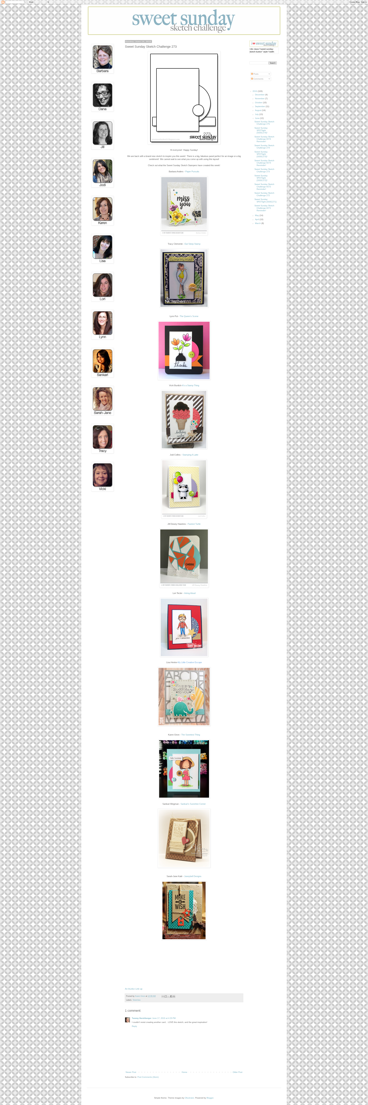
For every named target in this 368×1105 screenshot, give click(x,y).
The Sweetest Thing (190, 734)
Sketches (137, 1000)
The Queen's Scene (189, 316)
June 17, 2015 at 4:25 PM (164, 1018)
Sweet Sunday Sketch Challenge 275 (264, 122)
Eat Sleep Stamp (192, 244)
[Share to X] (168, 996)
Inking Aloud (189, 593)
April (257, 219)
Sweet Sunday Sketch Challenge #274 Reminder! (264, 139)
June (257, 118)
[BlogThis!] (165, 996)
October (259, 102)
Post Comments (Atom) (148, 1077)
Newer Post (131, 1072)
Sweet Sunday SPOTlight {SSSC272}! (261, 178)
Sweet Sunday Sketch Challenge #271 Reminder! (264, 208)
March (258, 223)
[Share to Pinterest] (173, 996)
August (258, 110)
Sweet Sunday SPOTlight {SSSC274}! (261, 130)
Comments (258, 79)
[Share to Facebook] (171, 996)
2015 (255, 91)
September (260, 106)
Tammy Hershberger (141, 1018)
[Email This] (163, 996)
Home (184, 1072)
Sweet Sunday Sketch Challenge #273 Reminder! (264, 163)
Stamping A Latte (190, 455)
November (260, 98)
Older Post (237, 1072)
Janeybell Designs (192, 876)
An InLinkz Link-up (133, 989)
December (260, 94)
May (257, 215)
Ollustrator (189, 1098)
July (257, 114)
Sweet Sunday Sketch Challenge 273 (264, 170)
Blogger (210, 1098)
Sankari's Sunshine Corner (193, 804)
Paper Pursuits (192, 171)
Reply (134, 1026)
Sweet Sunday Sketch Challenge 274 (264, 146)
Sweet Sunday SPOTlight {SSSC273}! (261, 154)
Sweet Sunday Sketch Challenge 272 (264, 194)
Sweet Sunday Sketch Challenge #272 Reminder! (264, 186)
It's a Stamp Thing (190, 385)
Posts (255, 74)
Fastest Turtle (194, 524)
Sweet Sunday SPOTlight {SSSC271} (265, 200)
